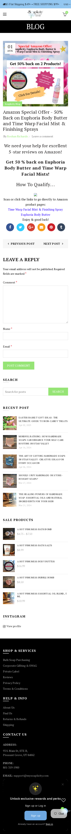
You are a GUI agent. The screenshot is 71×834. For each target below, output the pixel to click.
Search (58, 391)
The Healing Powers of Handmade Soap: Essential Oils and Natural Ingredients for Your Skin (41, 498)
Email (41, 227)
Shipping (8, 725)
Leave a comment (42, 136)
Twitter (20, 227)
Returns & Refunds (14, 719)
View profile (14, 626)
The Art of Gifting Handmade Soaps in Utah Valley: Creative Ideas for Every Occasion (42, 459)
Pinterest (51, 227)
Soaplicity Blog (12, 103)
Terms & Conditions (15, 689)
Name (7, 328)
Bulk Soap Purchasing (16, 660)
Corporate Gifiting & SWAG (20, 665)
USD (66, 4)
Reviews (8, 677)
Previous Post (23, 244)
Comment (10, 282)
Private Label (11, 671)
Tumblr (61, 227)
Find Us (7, 713)
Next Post (51, 244)
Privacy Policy (11, 683)
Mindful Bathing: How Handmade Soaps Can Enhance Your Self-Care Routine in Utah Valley (41, 440)
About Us (9, 707)
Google (31, 227)
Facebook (10, 227)
